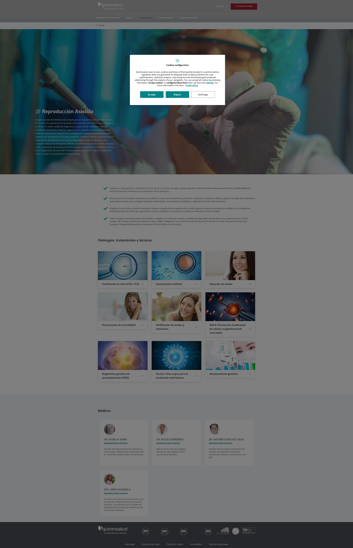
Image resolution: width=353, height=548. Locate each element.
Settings (203, 94)
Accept (152, 94)
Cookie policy (191, 85)
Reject (177, 94)
